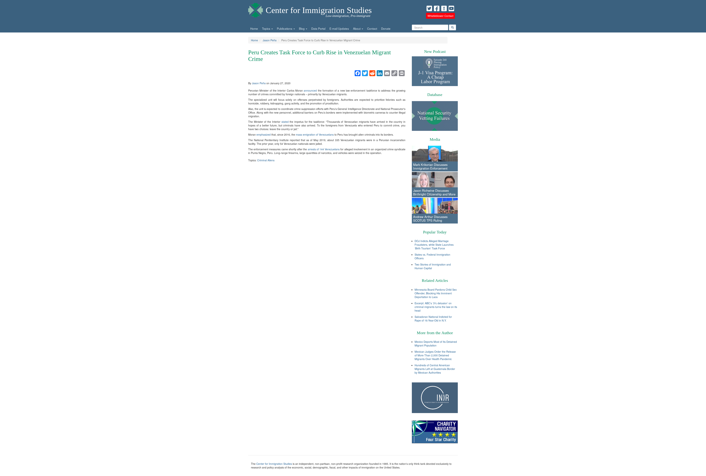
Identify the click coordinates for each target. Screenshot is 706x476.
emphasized (263, 134)
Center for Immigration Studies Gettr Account (444, 8)
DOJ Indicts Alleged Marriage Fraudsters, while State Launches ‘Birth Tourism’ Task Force (434, 244)
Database (434, 94)
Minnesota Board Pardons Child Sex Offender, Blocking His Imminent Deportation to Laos (436, 293)
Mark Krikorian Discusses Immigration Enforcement (430, 166)
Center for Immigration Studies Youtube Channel (451, 8)
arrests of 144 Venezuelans (324, 149)
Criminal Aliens (265, 160)
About (357, 28)
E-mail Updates (339, 28)
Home (254, 28)
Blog (302, 28)
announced (310, 90)
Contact (372, 28)
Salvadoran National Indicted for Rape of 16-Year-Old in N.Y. (433, 318)
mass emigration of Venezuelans (315, 134)
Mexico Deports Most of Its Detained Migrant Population (436, 343)
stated (285, 121)
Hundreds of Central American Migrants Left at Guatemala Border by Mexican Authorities (435, 368)
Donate (386, 28)
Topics (266, 28)
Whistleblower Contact (440, 16)
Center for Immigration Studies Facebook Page (436, 8)
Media (435, 139)
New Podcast (435, 51)
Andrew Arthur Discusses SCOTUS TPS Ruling (430, 219)
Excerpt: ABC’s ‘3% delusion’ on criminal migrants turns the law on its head (436, 306)
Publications (285, 28)
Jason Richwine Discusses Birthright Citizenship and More (434, 192)
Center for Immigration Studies (319, 10)
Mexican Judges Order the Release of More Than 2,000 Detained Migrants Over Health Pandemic (435, 355)
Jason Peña (270, 40)
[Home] (255, 9)
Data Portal (318, 28)
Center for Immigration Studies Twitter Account (429, 8)
